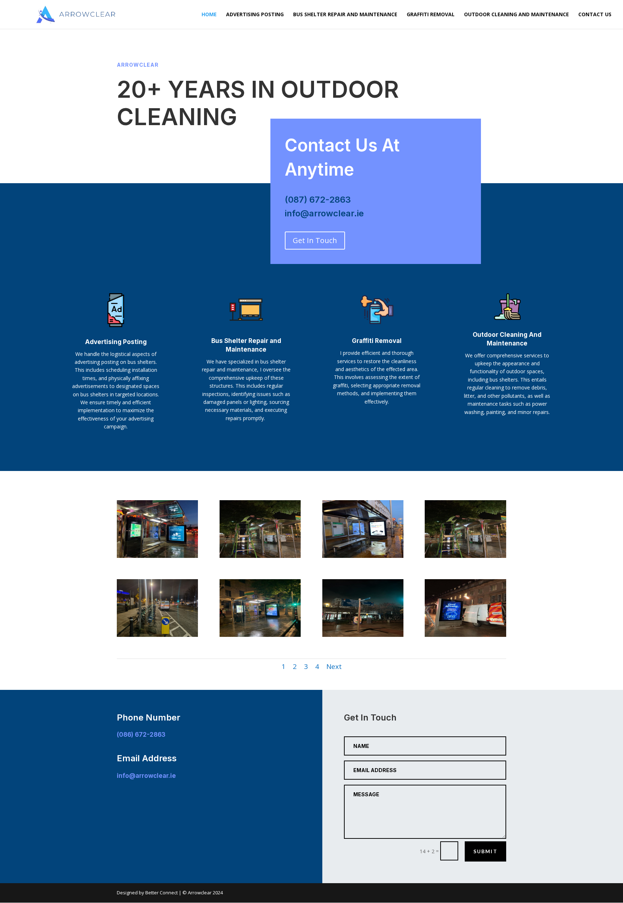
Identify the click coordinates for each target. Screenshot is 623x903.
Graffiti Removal (431, 15)
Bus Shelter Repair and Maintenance (345, 15)
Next (334, 666)
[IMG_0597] (465, 634)
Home (209, 15)
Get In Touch (315, 240)
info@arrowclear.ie (146, 775)
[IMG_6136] (362, 555)
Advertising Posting (255, 15)
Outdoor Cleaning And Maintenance (516, 15)
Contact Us (594, 15)
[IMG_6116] (260, 555)
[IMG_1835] (157, 634)
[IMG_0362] (362, 634)
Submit (485, 851)
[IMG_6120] (260, 634)
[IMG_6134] (157, 555)
